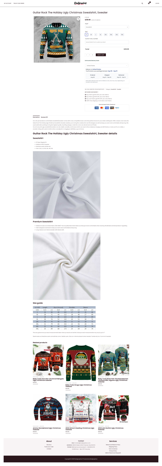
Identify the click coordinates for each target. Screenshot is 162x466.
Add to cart (100, 55)
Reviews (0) (44, 117)
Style (87, 24)
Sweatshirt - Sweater (116, 89)
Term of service (113, 449)
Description (36, 117)
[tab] (36, 117)
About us (49, 445)
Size (86, 31)
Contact (49, 449)
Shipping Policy (113, 447)
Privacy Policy (113, 451)
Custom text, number (91, 39)
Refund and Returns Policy (113, 445)
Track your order (48, 447)
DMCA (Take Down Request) (113, 453)
